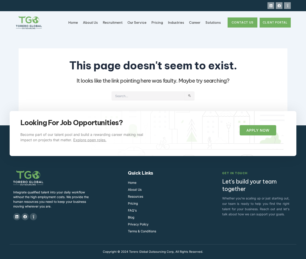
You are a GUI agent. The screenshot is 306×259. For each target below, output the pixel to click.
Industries (176, 22)
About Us (90, 22)
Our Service (137, 22)
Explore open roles (89, 140)
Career (194, 22)
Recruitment (113, 22)
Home (73, 22)
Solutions (213, 22)
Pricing (157, 22)
